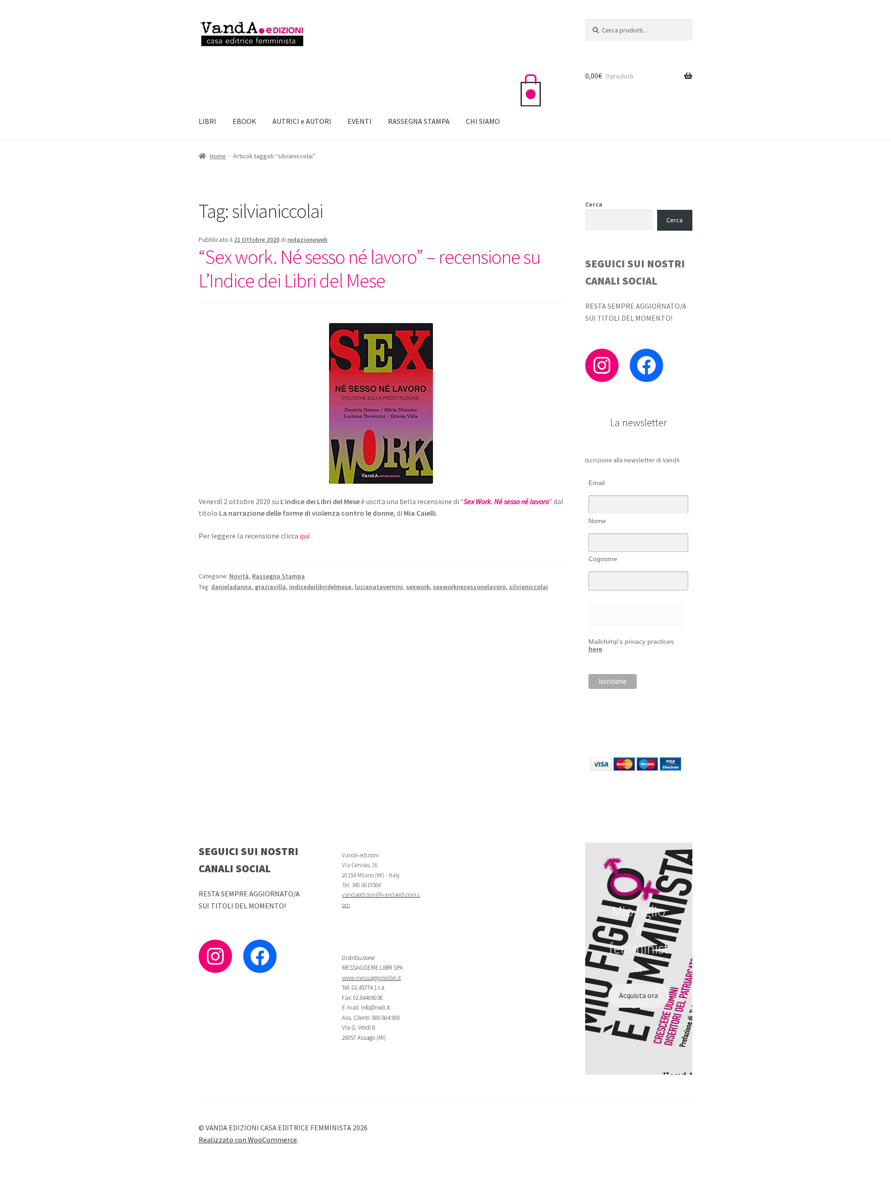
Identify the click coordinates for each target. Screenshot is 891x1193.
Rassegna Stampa (278, 576)
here (595, 649)
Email (596, 482)
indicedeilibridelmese (320, 587)
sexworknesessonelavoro (469, 587)
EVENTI (360, 121)
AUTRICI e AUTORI (301, 121)
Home (218, 156)
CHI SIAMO (483, 121)
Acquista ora (638, 995)
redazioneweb (307, 239)
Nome (597, 521)
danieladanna (231, 587)
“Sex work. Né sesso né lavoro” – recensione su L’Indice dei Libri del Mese (370, 268)
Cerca (593, 204)
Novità (239, 576)
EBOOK (244, 121)
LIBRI (207, 121)
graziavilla (270, 587)
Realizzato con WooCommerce (248, 1139)
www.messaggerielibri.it (371, 978)
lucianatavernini (379, 587)
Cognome (602, 559)
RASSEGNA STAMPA (419, 121)
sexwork (418, 587)
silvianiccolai (528, 587)
